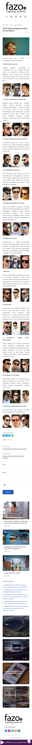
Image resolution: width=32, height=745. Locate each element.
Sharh (5, 472)
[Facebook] (6, 730)
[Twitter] (12, 730)
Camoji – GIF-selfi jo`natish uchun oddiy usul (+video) (14, 672)
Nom (4, 464)
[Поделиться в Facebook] (4, 435)
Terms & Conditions (10, 727)
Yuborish (8, 492)
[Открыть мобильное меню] (25, 16)
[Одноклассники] (15, 730)
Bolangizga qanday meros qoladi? (16, 695)
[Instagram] (9, 730)
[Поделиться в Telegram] (7, 435)
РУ (6, 17)
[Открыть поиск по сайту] (20, 16)
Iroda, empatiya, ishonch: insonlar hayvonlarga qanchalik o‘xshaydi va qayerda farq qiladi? (15, 596)
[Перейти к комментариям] (29, 741)
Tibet (6, 624)
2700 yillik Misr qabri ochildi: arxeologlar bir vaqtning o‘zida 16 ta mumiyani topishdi (16, 608)
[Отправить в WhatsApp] (12, 435)
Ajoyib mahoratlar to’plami (12, 573)
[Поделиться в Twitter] (9, 435)
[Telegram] (19, 730)
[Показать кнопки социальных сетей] (11, 16)
